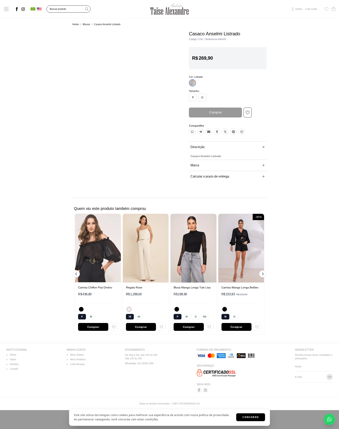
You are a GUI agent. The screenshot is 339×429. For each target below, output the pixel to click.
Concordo (250, 417)
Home (75, 24)
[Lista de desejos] (326, 9)
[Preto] (81, 309)
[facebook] (17, 9)
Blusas (86, 24)
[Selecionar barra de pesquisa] (87, 9)
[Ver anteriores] (76, 274)
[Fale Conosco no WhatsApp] (329, 419)
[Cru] (129, 309)
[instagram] (23, 9)
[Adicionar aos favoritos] (114, 327)
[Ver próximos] (262, 274)
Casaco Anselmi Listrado (107, 24)
